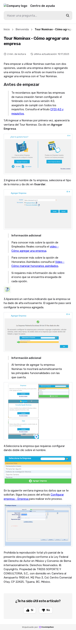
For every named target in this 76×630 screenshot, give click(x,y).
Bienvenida (22, 29)
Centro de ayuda (42, 6)
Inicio (7, 29)
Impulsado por (30, 627)
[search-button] (68, 15)
